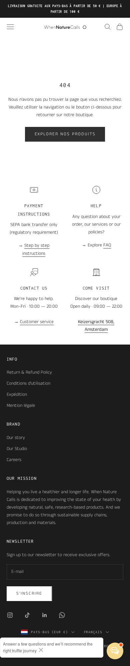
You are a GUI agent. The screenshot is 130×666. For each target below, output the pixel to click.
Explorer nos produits (65, 134)
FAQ (107, 245)
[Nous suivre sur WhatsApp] (62, 615)
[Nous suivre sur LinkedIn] (44, 615)
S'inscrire (29, 593)
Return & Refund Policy (29, 372)
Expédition (17, 394)
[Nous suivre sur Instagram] (10, 615)
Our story (16, 437)
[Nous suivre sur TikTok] (27, 615)
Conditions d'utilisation (28, 383)
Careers (14, 459)
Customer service (37, 321)
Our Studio (17, 448)
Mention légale (21, 405)
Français (93, 632)
